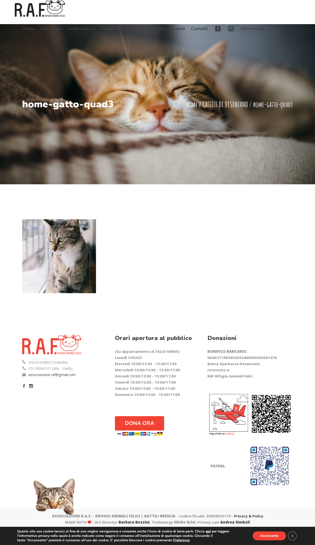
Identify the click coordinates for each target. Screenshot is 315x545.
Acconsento (269, 535)
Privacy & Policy (248, 515)
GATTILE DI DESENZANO (225, 104)
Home (191, 104)
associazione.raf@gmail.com (52, 374)
